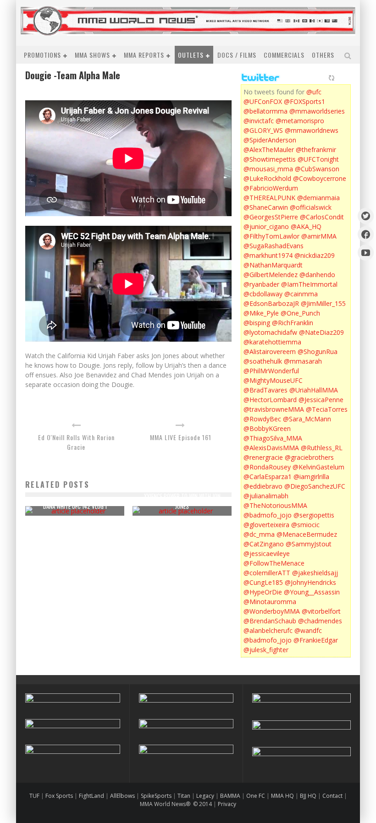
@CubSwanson (317, 168)
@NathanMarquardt (273, 265)
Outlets (191, 55)
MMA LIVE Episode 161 (180, 437)
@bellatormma (265, 111)
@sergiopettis (313, 515)
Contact (333, 796)
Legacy (205, 796)
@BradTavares (265, 390)
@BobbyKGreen (267, 428)
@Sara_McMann (307, 418)
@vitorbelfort (321, 611)
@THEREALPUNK (269, 197)
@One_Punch (300, 313)
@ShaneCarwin (265, 207)
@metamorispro (300, 120)
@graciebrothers (309, 457)
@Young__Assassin (312, 592)
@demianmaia (318, 197)
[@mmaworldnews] (366, 216)
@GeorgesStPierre (270, 217)
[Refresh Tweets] (331, 78)
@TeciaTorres (327, 409)
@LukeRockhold (267, 178)
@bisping (256, 322)
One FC (255, 796)
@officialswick (311, 207)
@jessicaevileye (266, 553)
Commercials (284, 55)
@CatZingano (263, 544)
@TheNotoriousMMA (275, 505)
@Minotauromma (269, 601)
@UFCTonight (318, 159)
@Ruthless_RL (322, 447)
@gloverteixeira (266, 524)
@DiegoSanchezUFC (314, 486)
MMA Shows (92, 55)
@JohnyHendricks (310, 582)
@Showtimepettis (269, 159)
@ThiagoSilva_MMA (272, 438)
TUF (34, 796)
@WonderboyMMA (271, 611)
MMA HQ (282, 796)
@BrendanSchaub (269, 620)
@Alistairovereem (269, 351)
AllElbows (123, 796)
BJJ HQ (308, 796)
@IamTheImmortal (309, 284)
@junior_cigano (266, 226)
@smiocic (305, 524)
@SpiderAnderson (269, 140)
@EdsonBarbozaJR (271, 303)
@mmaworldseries (317, 111)
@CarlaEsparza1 (267, 476)
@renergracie (263, 457)
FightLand (91, 796)
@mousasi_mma (268, 168)
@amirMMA (319, 236)
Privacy (227, 804)
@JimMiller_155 (323, 303)
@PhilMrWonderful (271, 370)
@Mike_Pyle (261, 313)
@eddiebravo (262, 486)
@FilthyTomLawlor (271, 236)
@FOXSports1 (304, 101)
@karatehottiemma (272, 342)
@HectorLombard (270, 399)
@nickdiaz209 (314, 255)
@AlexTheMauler (268, 149)
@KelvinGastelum (318, 467)
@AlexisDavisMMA (271, 447)
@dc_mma (259, 534)
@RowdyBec (262, 418)
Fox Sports (58, 796)
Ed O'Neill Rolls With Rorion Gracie (76, 442)
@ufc (313, 91)
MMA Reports (144, 55)
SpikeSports (156, 796)
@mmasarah (303, 361)
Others (323, 55)
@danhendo (317, 274)
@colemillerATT (266, 572)
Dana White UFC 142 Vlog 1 (75, 506)
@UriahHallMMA (313, 390)
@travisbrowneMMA (273, 409)
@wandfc (308, 630)
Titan (183, 796)
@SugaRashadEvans (273, 245)
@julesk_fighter (265, 649)
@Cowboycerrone (319, 178)
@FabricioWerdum (270, 188)
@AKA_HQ (306, 226)
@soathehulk (262, 361)
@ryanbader (261, 284)
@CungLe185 (263, 582)
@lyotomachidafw (270, 332)
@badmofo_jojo (267, 515)
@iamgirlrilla (311, 476)
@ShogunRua (317, 351)
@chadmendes (320, 620)
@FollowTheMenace (273, 563)
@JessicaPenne (321, 399)
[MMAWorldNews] (366, 234)
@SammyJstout (309, 544)
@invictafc (258, 120)
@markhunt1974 (268, 255)
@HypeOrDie (262, 592)
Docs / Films (236, 55)
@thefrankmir (316, 149)
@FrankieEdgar (315, 640)
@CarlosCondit (322, 217)
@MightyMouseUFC (273, 380)
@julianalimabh (265, 495)
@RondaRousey (267, 467)
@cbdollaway (262, 293)
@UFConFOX (262, 101)
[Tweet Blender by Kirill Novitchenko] (342, 78)
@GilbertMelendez (270, 274)
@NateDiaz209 (321, 332)
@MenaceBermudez (306, 534)
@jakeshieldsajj (315, 572)
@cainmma (301, 293)
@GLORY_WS (263, 130)
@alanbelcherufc (268, 630)
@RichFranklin (292, 322)
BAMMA (230, 796)
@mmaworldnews (311, 130)
